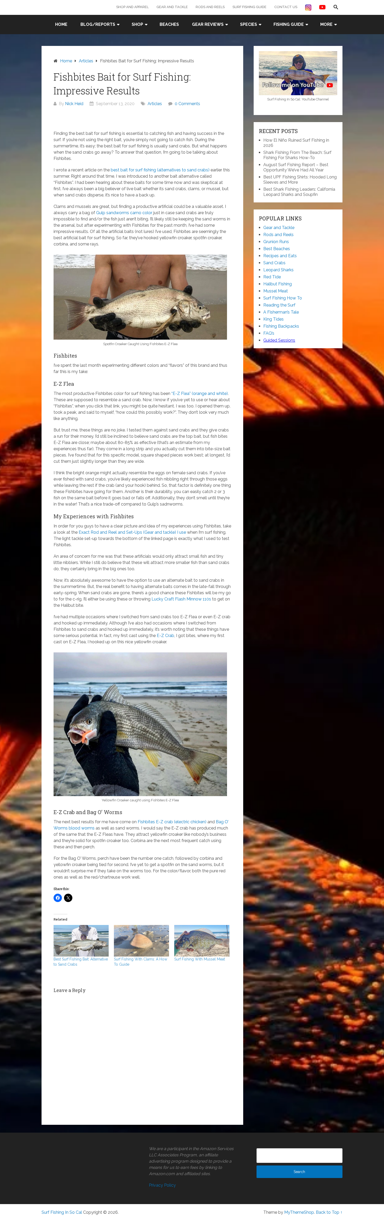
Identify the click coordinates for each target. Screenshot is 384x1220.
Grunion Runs (276, 241)
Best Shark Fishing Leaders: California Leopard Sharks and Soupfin (299, 192)
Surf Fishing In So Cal (62, 1212)
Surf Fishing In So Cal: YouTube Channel (298, 99)
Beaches (169, 24)
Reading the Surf (279, 305)
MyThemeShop (299, 1212)
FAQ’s (268, 333)
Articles (155, 103)
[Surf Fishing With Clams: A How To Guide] (141, 941)
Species (248, 24)
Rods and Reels (210, 7)
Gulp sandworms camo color (124, 212)
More (326, 24)
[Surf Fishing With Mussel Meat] (201, 941)
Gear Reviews (208, 24)
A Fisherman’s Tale (281, 312)
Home (61, 24)
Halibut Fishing (277, 283)
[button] (335, 7)
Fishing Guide (289, 24)
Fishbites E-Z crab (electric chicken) (172, 821)
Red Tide (272, 276)
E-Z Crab (165, 635)
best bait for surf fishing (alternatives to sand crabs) (160, 169)
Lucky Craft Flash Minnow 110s (181, 599)
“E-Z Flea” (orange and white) (199, 393)
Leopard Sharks (278, 269)
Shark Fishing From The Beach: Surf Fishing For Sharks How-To (297, 155)
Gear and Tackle (172, 7)
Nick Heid (74, 103)
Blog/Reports (97, 24)
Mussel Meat (275, 291)
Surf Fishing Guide (249, 7)
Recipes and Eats (280, 255)
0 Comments (187, 103)
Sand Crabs (274, 262)
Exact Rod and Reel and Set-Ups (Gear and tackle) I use (132, 532)
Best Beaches (276, 248)
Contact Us (285, 7)
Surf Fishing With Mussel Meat (199, 959)
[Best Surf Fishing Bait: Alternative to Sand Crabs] (81, 941)
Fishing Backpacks (281, 326)
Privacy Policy (162, 1185)
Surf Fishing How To (282, 298)
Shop (137, 24)
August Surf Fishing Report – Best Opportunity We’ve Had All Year (295, 167)
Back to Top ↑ (329, 1212)
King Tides (273, 319)
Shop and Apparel (132, 7)
